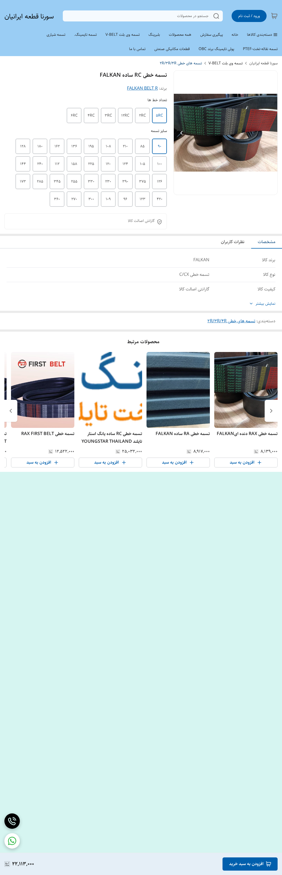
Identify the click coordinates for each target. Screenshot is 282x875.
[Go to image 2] (225, 189)
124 (125, 164)
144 (23, 164)
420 (159, 199)
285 (40, 181)
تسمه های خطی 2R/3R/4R (181, 63)
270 (74, 199)
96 (125, 199)
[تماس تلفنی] (12, 821)
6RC (74, 115)
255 (74, 181)
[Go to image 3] (221, 189)
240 (40, 164)
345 (57, 181)
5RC (159, 115)
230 (108, 181)
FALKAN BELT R (142, 88)
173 (23, 181)
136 (74, 146)
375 (142, 181)
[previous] (271, 411)
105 (142, 164)
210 (125, 146)
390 (125, 181)
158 (74, 164)
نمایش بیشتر (265, 304)
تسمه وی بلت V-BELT (225, 63)
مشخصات (266, 241)
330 (91, 181)
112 (57, 164)
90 (159, 146)
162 (57, 146)
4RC (91, 115)
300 (91, 199)
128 (23, 146)
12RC (125, 115)
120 (108, 164)
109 (108, 199)
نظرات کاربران (233, 241)
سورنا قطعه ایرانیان (29, 16)
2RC (142, 115)
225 (91, 164)
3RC (108, 115)
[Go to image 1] (232, 189)
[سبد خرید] (274, 16)
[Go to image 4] (217, 189)
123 (142, 199)
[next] (10, 411)
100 (159, 164)
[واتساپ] (12, 841)
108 (108, 146)
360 (57, 199)
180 (40, 146)
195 (91, 146)
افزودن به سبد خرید (246, 863)
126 (159, 181)
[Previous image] (181, 133)
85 (142, 146)
